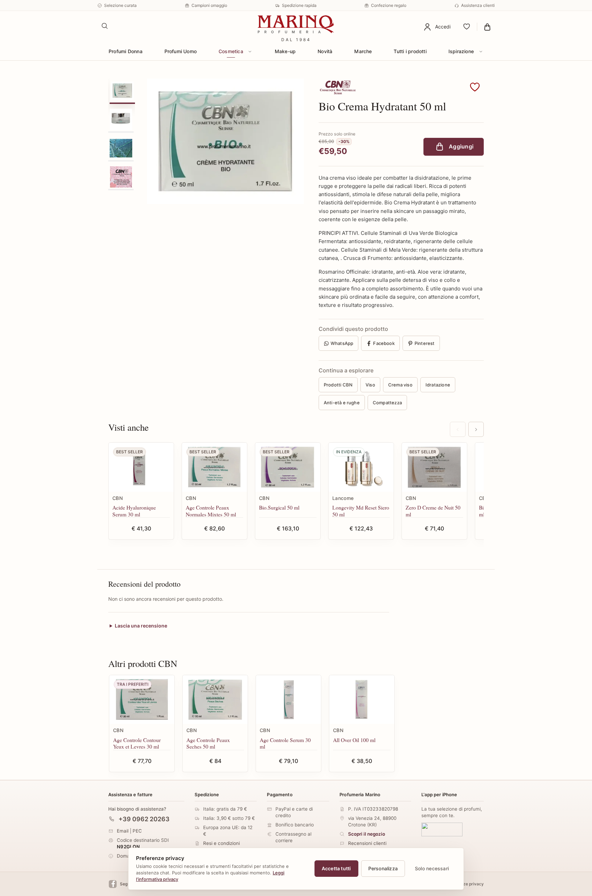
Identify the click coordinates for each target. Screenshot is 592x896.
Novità (325, 51)
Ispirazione (461, 51)
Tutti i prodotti (410, 51)
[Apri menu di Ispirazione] (480, 51)
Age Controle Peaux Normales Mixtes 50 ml (211, 510)
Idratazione (438, 384)
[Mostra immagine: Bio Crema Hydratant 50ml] (121, 148)
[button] (475, 87)
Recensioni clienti (367, 843)
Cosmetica (231, 51)
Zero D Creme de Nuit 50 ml (433, 510)
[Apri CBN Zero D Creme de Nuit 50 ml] (434, 467)
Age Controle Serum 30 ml (285, 743)
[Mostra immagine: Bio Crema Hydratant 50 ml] (122, 91)
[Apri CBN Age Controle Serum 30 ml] (288, 699)
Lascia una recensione (141, 626)
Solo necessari (432, 868)
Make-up (285, 51)
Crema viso (400, 384)
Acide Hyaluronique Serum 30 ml (134, 510)
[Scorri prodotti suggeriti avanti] (476, 429)
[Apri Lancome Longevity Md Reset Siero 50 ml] (361, 467)
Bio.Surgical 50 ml (279, 507)
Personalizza (383, 868)
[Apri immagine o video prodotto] (225, 141)
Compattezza (387, 402)
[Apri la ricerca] (104, 26)
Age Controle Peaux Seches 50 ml (208, 743)
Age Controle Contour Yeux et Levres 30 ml (137, 743)
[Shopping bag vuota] (487, 27)
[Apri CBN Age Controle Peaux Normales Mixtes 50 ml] (214, 467)
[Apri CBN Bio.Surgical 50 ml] (288, 467)
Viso (370, 384)
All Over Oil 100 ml (354, 740)
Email (122, 831)
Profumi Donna (126, 51)
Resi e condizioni (221, 843)
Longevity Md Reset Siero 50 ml (360, 510)
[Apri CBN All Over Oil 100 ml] (362, 699)
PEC (137, 831)
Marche (363, 51)
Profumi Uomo (180, 51)
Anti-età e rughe (342, 402)
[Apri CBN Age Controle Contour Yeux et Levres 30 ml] (142, 699)
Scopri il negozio (366, 834)
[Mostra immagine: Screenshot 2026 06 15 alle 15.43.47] (121, 119)
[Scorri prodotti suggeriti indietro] (457, 429)
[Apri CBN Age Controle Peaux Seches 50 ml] (215, 699)
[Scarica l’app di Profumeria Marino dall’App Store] (442, 829)
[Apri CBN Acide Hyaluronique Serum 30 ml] (141, 467)
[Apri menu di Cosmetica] (250, 51)
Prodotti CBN (338, 384)
